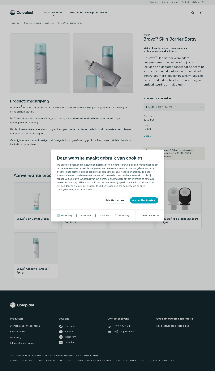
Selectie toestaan (115, 200)
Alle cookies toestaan (144, 200)
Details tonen (148, 215)
